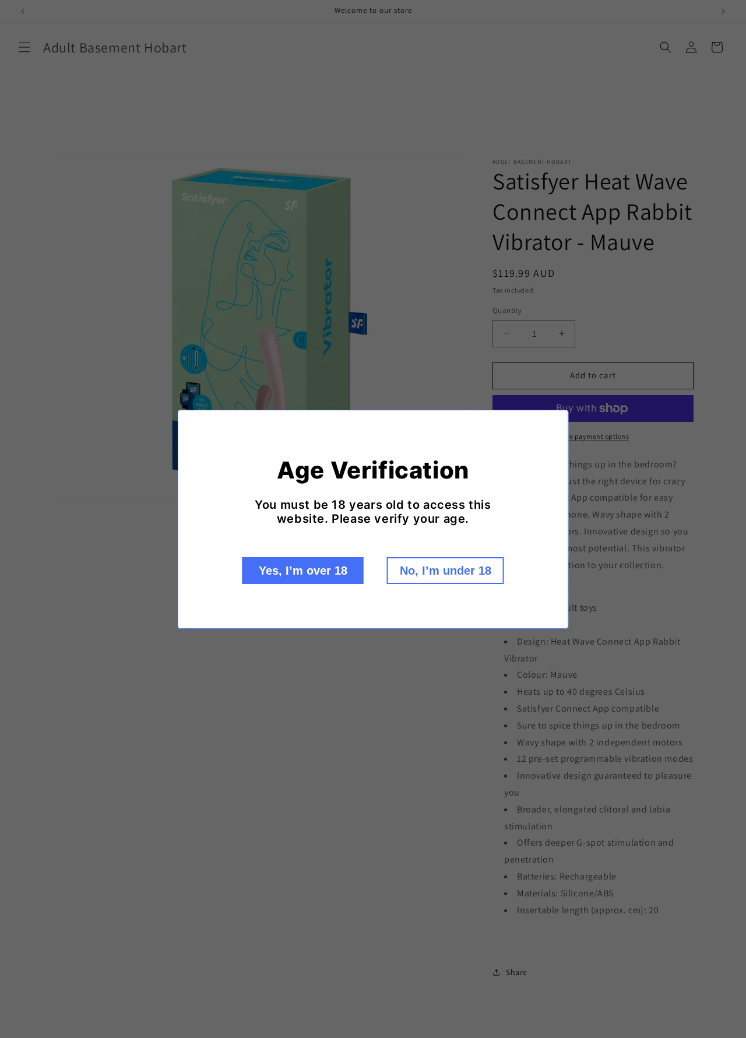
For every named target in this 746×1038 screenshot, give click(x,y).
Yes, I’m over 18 (303, 570)
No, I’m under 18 (445, 570)
